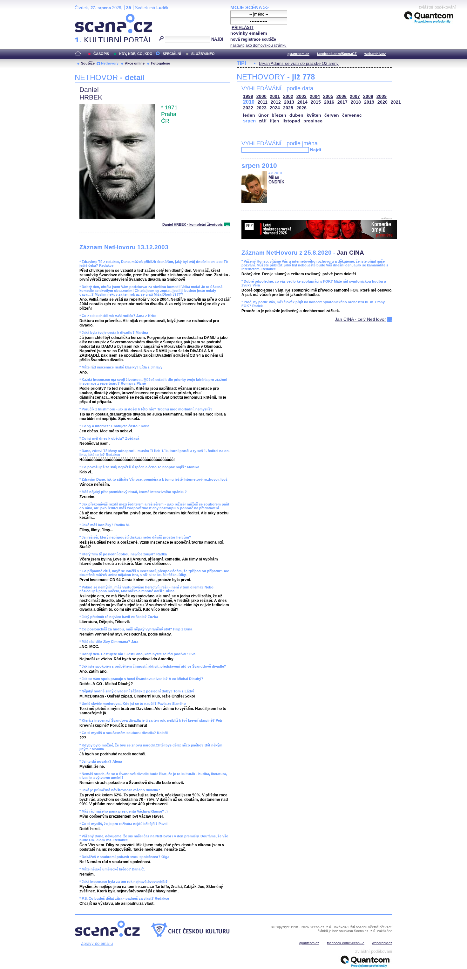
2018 (356, 102)
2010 (248, 102)
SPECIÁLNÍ (172, 54)
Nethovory (109, 63)
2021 (396, 102)
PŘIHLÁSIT (243, 27)
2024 (275, 108)
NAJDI (217, 39)
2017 (342, 102)
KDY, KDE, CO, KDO (135, 54)
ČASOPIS (101, 54)
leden (249, 115)
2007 (355, 96)
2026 (301, 108)
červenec (352, 115)
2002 (288, 96)
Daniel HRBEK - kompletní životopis (192, 224)
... (227, 224)
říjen (274, 121)
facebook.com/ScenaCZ (337, 54)
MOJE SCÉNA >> (249, 7)
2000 (261, 96)
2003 (301, 96)
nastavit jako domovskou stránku (258, 45)
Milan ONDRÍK (276, 179)
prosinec (312, 121)
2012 (276, 102)
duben (296, 115)
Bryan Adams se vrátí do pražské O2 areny (299, 63)
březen (279, 115)
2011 (262, 102)
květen (314, 115)
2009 (381, 96)
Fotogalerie (160, 63)
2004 (315, 96)
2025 (288, 108)
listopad (291, 121)
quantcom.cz (298, 54)
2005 (328, 96)
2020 (382, 102)
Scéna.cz (86, 16)
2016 (329, 102)
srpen (249, 120)
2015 (316, 102)
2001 (275, 96)
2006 (341, 96)
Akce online (135, 63)
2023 (261, 108)
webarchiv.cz (375, 54)
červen (331, 115)
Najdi (315, 149)
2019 (369, 102)
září (263, 121)
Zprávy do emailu (97, 943)
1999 (248, 96)
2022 (248, 108)
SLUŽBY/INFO (203, 54)
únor (263, 115)
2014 (302, 102)
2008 (368, 96)
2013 (289, 102)
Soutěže (88, 63)
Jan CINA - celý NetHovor (360, 319)
